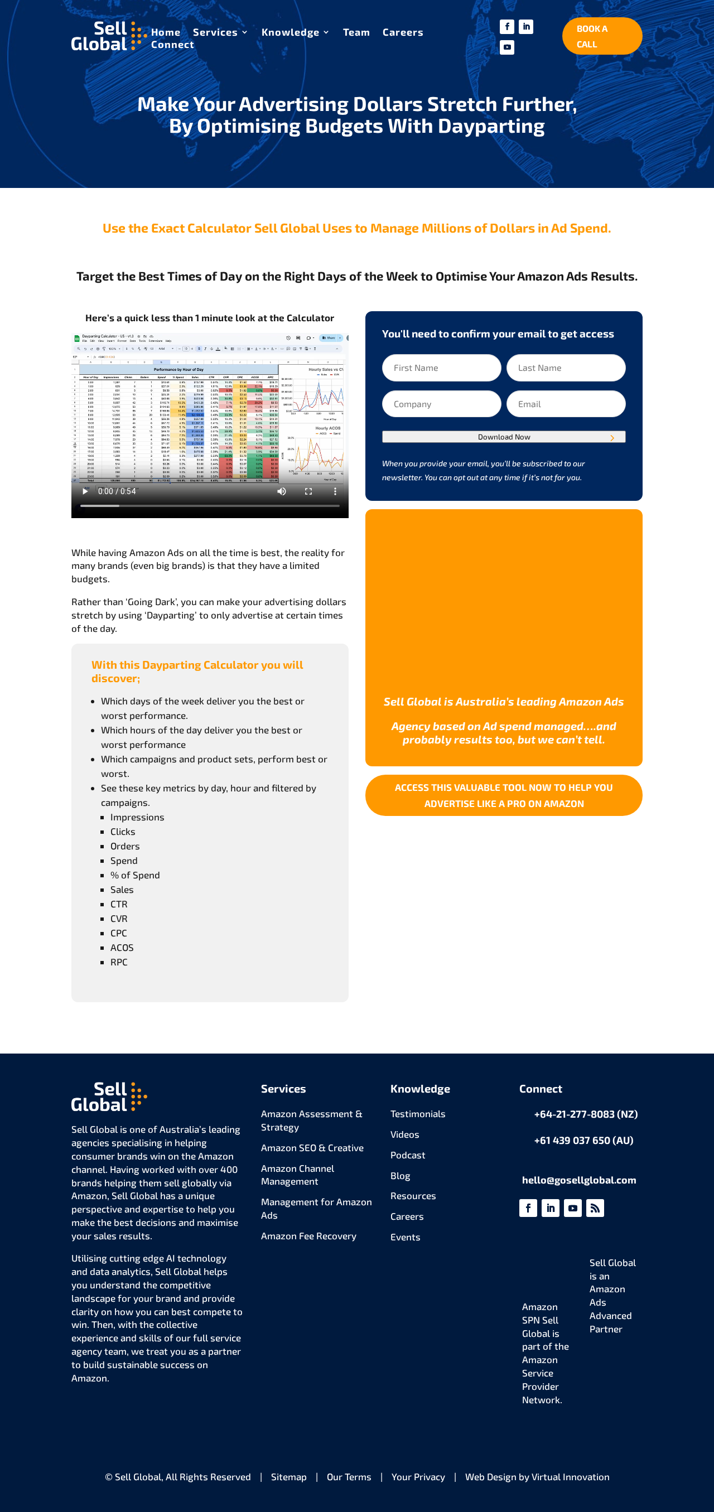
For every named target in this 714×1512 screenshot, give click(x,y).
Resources (413, 1195)
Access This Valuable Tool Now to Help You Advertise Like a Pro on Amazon (504, 795)
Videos (404, 1133)
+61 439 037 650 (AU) (584, 1140)
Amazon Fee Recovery (308, 1235)
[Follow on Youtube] (507, 47)
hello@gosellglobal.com (579, 1179)
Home (166, 33)
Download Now (504, 436)
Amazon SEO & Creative (312, 1147)
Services (215, 33)
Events (405, 1236)
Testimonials (418, 1113)
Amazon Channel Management (297, 1174)
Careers (403, 33)
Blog (400, 1175)
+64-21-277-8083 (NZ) (586, 1114)
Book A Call (592, 36)
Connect (172, 45)
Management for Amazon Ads (316, 1208)
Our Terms (349, 1476)
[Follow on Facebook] (507, 27)
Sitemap (289, 1476)
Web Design (491, 1476)
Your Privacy (418, 1476)
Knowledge (291, 33)
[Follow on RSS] (595, 1208)
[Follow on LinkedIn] (526, 27)
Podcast (408, 1154)
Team (356, 33)
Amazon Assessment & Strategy (312, 1120)
